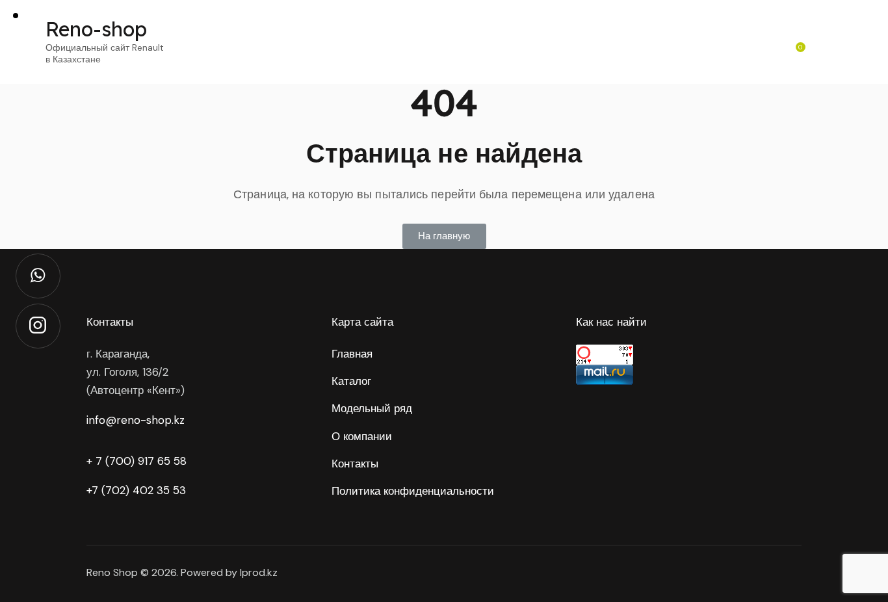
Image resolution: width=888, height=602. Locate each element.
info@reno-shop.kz (135, 420)
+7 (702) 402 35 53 (136, 490)
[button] (444, 236)
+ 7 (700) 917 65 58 (136, 461)
